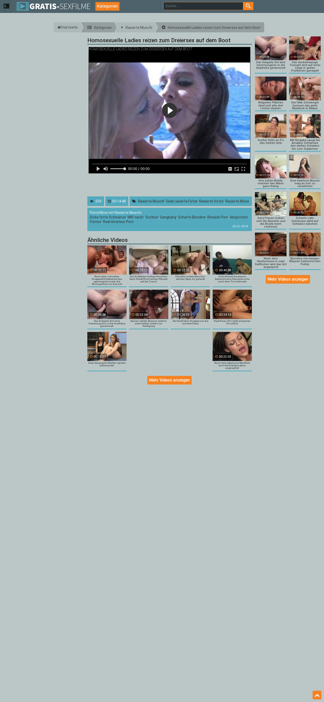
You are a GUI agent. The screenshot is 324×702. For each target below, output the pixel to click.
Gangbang (168, 217)
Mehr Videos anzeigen (169, 380)
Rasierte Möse (237, 201)
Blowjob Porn (217, 217)
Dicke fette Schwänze (108, 217)
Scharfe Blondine (192, 217)
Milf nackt (136, 217)
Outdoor (151, 217)
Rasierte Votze (211, 201)
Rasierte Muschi (151, 201)
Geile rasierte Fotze (182, 201)
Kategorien (107, 6)
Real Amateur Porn (118, 222)
